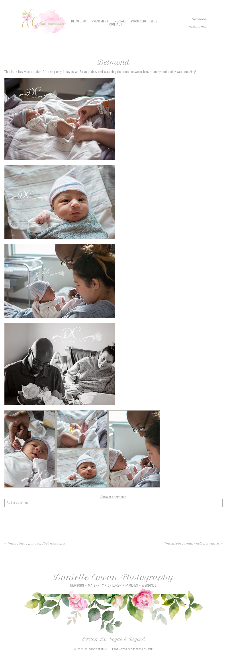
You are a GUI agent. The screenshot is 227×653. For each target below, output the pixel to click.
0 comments (113, 497)
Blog (154, 21)
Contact (115, 24)
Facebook (199, 19)
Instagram (198, 27)
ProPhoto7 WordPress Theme (132, 649)
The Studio (77, 21)
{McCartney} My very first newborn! (36, 543)
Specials (120, 21)
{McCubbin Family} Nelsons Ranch (191, 543)
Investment (99, 21)
